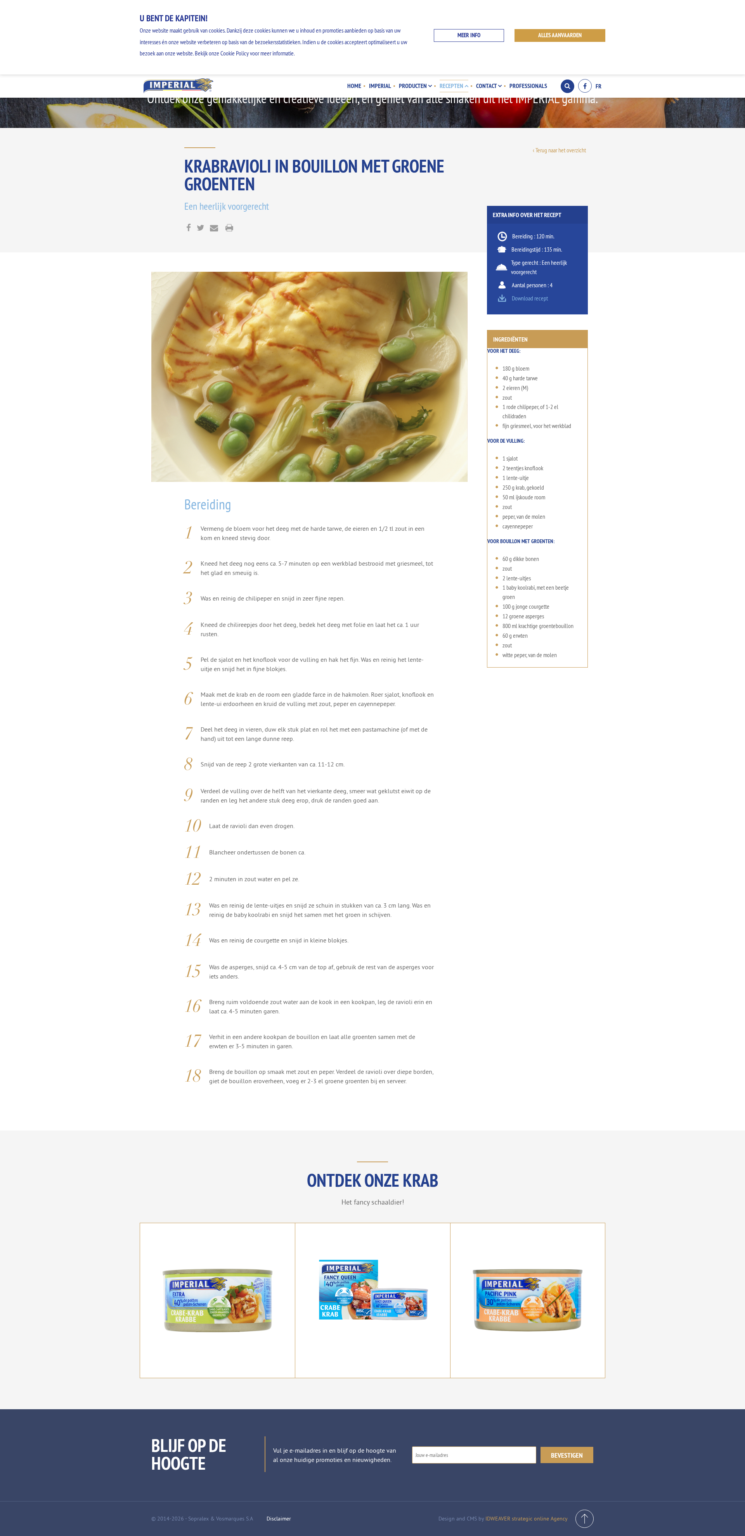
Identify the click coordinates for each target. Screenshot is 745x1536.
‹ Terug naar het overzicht (559, 150)
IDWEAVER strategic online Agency (526, 1518)
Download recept (530, 298)
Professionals (528, 86)
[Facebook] (188, 228)
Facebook (585, 86)
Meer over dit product (217, 1328)
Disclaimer (279, 1518)
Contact (487, 86)
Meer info (468, 35)
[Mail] (214, 228)
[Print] (229, 228)
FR (598, 86)
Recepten (452, 86)
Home (354, 86)
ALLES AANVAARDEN (560, 35)
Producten (413, 86)
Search (567, 86)
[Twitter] (200, 228)
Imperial (380, 86)
